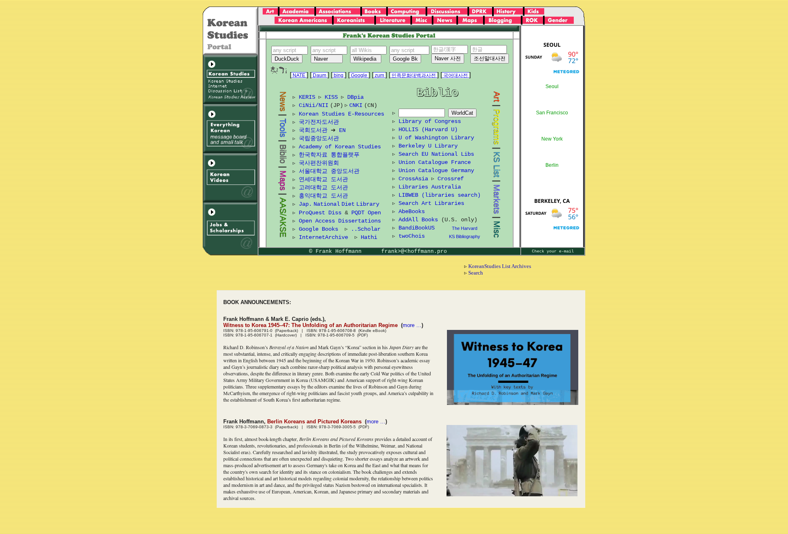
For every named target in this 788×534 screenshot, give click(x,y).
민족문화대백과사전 (413, 75)
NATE (299, 75)
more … (412, 325)
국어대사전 (455, 75)
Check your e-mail (553, 251)
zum (379, 75)
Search (475, 273)
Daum (320, 75)
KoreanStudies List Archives (499, 266)
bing (338, 75)
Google (359, 75)
